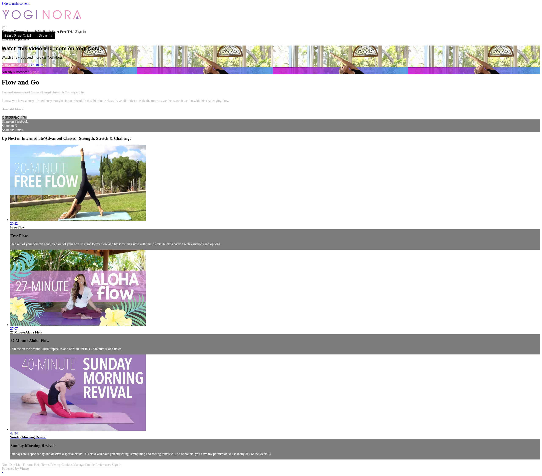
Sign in (80, 31)
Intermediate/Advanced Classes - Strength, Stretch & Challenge (39, 92)
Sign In (45, 35)
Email (23, 117)
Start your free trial (15, 64)
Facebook (9, 117)
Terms (45, 464)
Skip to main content (15, 3)
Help (37, 464)
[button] (4, 27)
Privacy (55, 464)
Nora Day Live (12, 464)
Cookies (67, 464)
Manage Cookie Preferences (92, 464)
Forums (28, 464)
